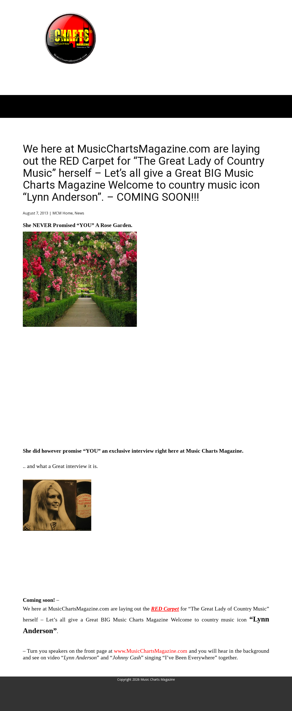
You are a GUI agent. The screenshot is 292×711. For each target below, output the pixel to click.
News (79, 213)
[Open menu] (70, 73)
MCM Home (62, 213)
